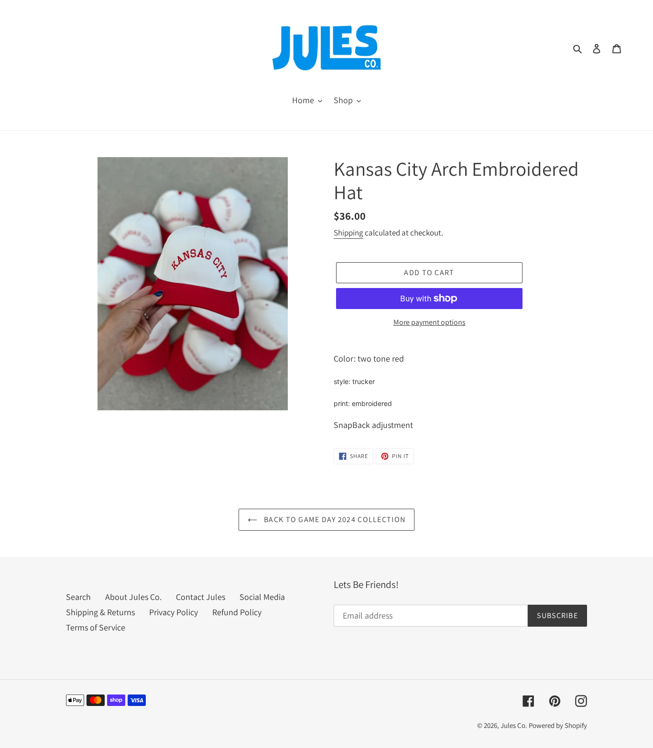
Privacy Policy (173, 612)
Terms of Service (95, 627)
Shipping (348, 232)
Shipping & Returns (100, 612)
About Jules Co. (133, 596)
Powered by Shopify (558, 725)
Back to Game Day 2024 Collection (333, 519)
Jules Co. (515, 725)
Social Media (262, 596)
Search (78, 596)
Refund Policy (236, 612)
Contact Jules (200, 596)
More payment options (429, 322)
